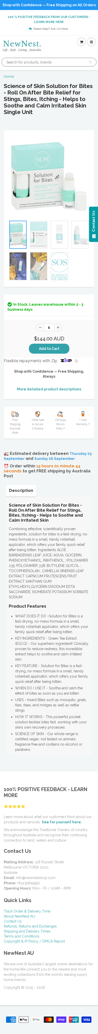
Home (9, 76)
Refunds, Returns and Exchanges (30, 926)
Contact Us (13, 921)
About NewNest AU (19, 916)
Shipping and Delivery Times (27, 931)
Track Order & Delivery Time (27, 911)
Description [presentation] (21, 490)
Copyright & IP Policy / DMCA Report (34, 941)
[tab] (21, 490)
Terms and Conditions (21, 936)
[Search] (90, 62)
